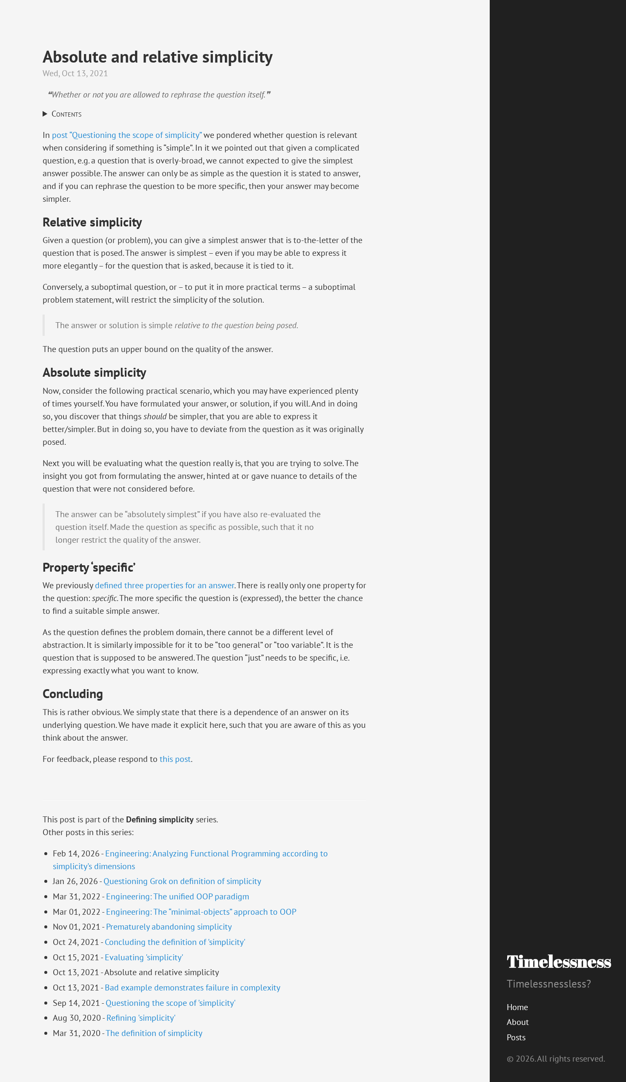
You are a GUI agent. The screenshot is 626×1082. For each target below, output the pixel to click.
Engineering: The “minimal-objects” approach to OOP (201, 911)
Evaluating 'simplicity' (144, 957)
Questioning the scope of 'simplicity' (170, 1002)
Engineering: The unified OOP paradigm (177, 896)
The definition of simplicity (154, 1033)
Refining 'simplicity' (140, 1017)
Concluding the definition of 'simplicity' (175, 941)
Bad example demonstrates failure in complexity (192, 987)
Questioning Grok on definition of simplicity (182, 881)
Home (517, 1007)
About (518, 1022)
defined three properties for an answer (164, 585)
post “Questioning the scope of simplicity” (126, 134)
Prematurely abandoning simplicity (169, 926)
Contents (66, 114)
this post (175, 758)
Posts (516, 1037)
